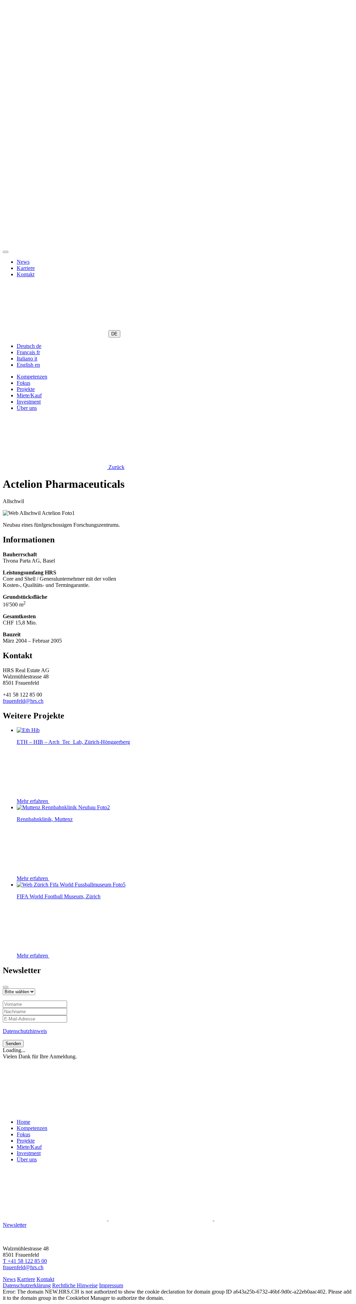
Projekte (26, 389)
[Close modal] (5, 987)
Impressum (111, 1285)
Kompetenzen (32, 377)
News (23, 262)
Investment (29, 402)
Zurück (115, 467)
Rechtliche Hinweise (75, 1285)
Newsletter (14, 1225)
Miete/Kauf (29, 395)
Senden (13, 1043)
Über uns (27, 408)
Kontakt (25, 274)
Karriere (26, 268)
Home (23, 1122)
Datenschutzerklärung (27, 1285)
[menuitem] (29, 346)
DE (114, 333)
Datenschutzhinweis (25, 1031)
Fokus (23, 383)
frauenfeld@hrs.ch (23, 701)
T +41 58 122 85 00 (25, 1261)
